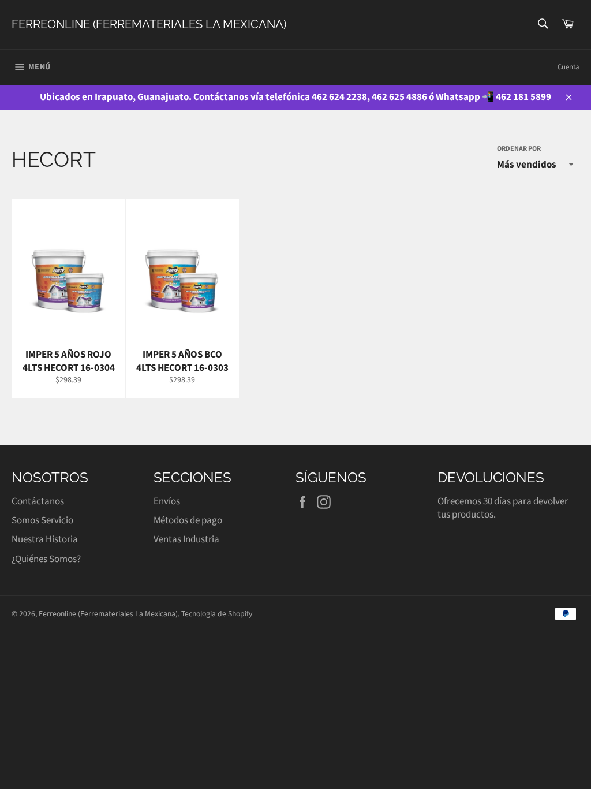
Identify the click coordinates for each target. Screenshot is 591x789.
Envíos (167, 501)
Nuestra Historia (45, 539)
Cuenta (568, 67)
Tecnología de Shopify (216, 613)
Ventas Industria (186, 539)
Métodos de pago (188, 520)
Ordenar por (519, 149)
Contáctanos (38, 501)
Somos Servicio (42, 520)
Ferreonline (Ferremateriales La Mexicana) (149, 24)
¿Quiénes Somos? (46, 559)
